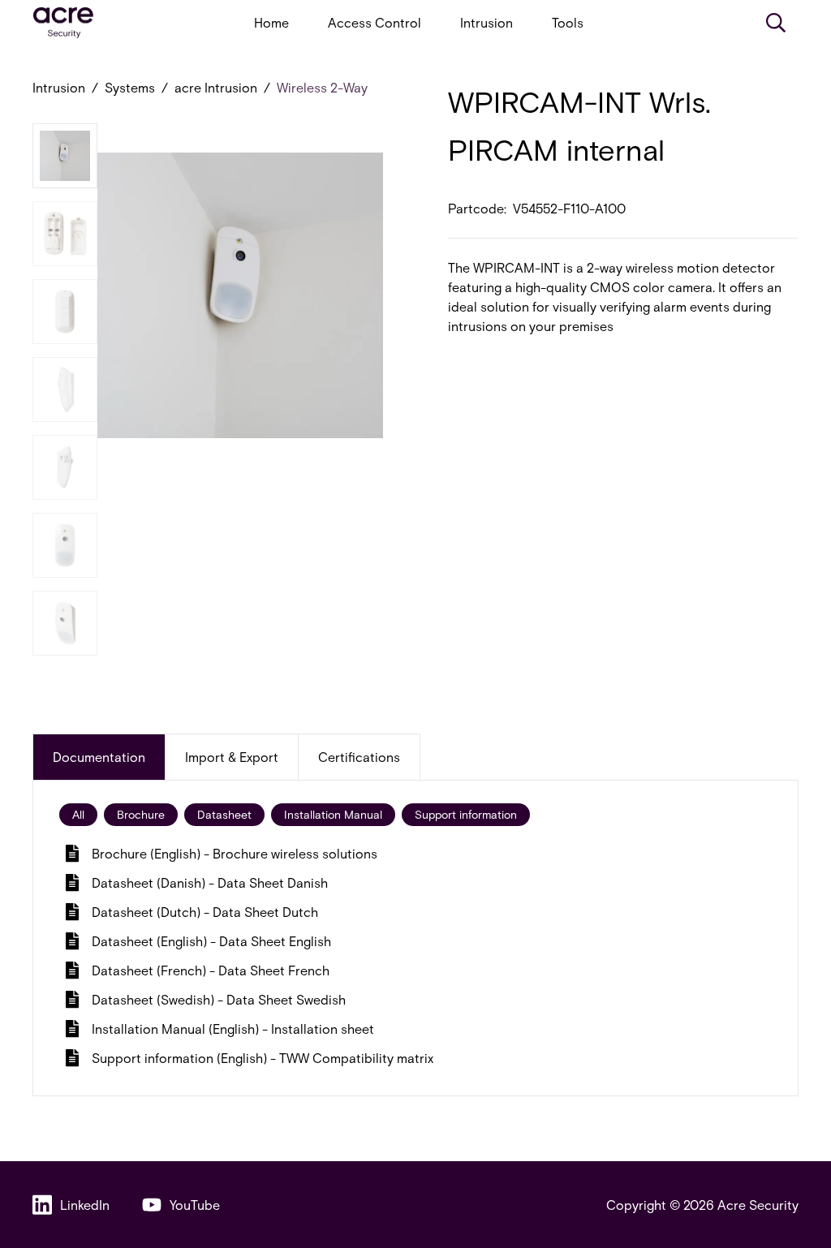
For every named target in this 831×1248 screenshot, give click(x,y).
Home (271, 22)
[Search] (776, 22)
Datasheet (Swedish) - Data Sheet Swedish (219, 999)
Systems (130, 87)
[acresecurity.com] (63, 23)
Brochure (141, 814)
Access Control (374, 22)
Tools (567, 22)
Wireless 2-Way (322, 87)
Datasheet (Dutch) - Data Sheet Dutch (205, 911)
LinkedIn (85, 1204)
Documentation (99, 756)
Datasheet (224, 814)
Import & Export (231, 756)
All (78, 814)
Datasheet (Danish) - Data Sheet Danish (210, 882)
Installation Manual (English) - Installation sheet (233, 1028)
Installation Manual (333, 814)
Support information (466, 814)
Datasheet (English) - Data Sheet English (211, 941)
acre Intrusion (215, 87)
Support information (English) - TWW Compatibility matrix (262, 1057)
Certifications (359, 756)
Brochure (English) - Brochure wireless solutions (234, 853)
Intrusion (486, 22)
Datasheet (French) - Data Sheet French (210, 970)
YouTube (195, 1204)
